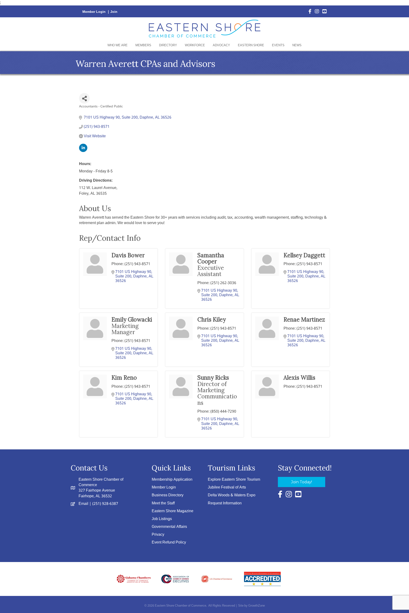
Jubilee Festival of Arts (227, 487)
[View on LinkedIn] (83, 151)
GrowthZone (256, 605)
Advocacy (221, 45)
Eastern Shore (251, 45)
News (297, 45)
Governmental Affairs (169, 527)
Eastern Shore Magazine (172, 511)
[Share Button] (84, 98)
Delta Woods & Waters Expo (231, 495)
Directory (168, 45)
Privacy (158, 534)
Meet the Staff (163, 503)
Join (113, 12)
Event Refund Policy (169, 542)
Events (278, 45)
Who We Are (117, 45)
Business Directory (167, 495)
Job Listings (162, 519)
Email (83, 504)
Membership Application (172, 479)
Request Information (225, 503)
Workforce (195, 45)
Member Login (94, 12)
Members (143, 45)
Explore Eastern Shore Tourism (234, 479)
